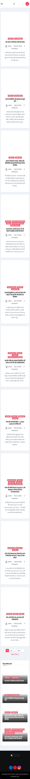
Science (8, 221)
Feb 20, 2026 (18, 623)
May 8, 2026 (17, 105)
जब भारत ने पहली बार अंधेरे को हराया (15, 42)
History (10, 38)
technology (18, 38)
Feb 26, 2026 (18, 561)
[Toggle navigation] (2, 3)
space (8, 223)
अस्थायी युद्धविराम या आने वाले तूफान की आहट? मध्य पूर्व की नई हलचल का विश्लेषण (15, 295)
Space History (15, 225)
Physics (14, 416)
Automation (11, 480)
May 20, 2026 (18, 46)
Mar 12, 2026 (18, 495)
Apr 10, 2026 (18, 301)
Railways (18, 157)
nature (8, 416)
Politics (20, 287)
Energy (19, 353)
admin (10, 46)
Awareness (11, 353)
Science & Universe (18, 221)
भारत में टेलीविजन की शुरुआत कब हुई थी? (14, 699)
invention (11, 548)
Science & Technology (15, 357)
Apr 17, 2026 (17, 235)
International (12, 287)
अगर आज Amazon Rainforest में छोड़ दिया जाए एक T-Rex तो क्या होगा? (15, 555)
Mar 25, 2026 (18, 428)
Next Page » (15, 654)
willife (22, 614)
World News (15, 289)
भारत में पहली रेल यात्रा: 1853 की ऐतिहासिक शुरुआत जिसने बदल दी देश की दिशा (15, 163)
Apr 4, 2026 (17, 366)
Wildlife (15, 614)
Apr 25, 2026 (18, 169)
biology (9, 614)
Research (21, 416)
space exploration (17, 223)
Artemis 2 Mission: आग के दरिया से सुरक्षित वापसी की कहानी (13, 737)
